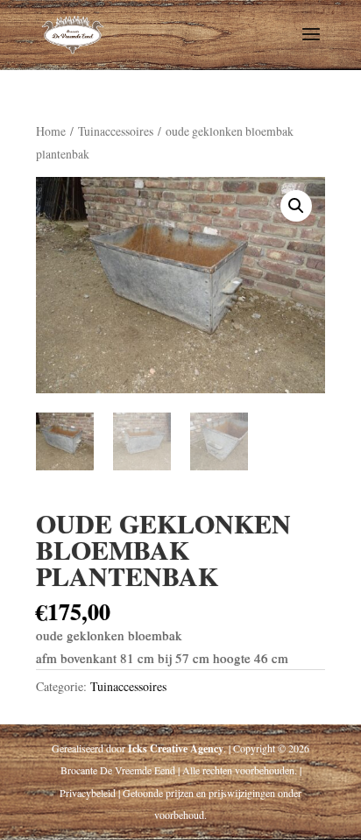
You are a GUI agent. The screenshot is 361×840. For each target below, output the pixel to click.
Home (51, 131)
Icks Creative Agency (175, 748)
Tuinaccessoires (115, 131)
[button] (296, 206)
